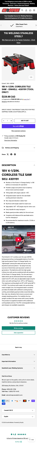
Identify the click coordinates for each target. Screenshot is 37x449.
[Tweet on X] (8, 154)
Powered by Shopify (18, 422)
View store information (10, 140)
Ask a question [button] (18, 332)
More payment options (18, 131)
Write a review (18, 328)
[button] (30, 10)
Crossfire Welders (9, 422)
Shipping (4, 101)
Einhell (4, 83)
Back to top (18, 347)
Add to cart (25, 120)
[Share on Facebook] (11, 154)
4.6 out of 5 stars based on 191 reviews (18, 438)
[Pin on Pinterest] (15, 154)
